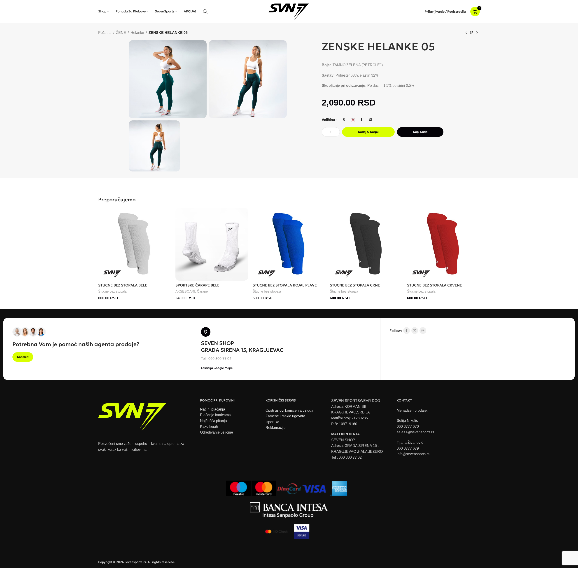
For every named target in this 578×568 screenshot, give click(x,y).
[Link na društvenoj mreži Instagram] (423, 330)
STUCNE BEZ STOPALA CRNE (355, 285)
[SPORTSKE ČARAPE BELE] (211, 244)
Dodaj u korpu (368, 132)
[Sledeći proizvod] (477, 33)
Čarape (202, 291)
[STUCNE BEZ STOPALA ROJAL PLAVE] (289, 244)
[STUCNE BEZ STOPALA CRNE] (366, 244)
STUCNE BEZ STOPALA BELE (122, 285)
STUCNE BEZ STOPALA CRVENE (434, 285)
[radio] (344, 120)
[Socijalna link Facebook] (406, 330)
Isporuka (272, 422)
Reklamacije (276, 428)
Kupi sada (420, 132)
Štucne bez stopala (112, 291)
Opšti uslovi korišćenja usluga (289, 410)
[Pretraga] (205, 11)
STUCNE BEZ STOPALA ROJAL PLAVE (285, 285)
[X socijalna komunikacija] (414, 330)
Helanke (137, 33)
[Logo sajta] (289, 11)
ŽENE (121, 33)
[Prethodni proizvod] (466, 33)
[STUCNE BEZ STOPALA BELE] (134, 244)
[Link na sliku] (132, 415)
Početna (105, 33)
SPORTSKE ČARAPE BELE (197, 285)
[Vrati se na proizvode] (471, 33)
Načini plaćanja (212, 409)
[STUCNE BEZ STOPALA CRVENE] (443, 244)
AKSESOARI (185, 291)
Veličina (328, 120)
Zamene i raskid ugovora (285, 416)
